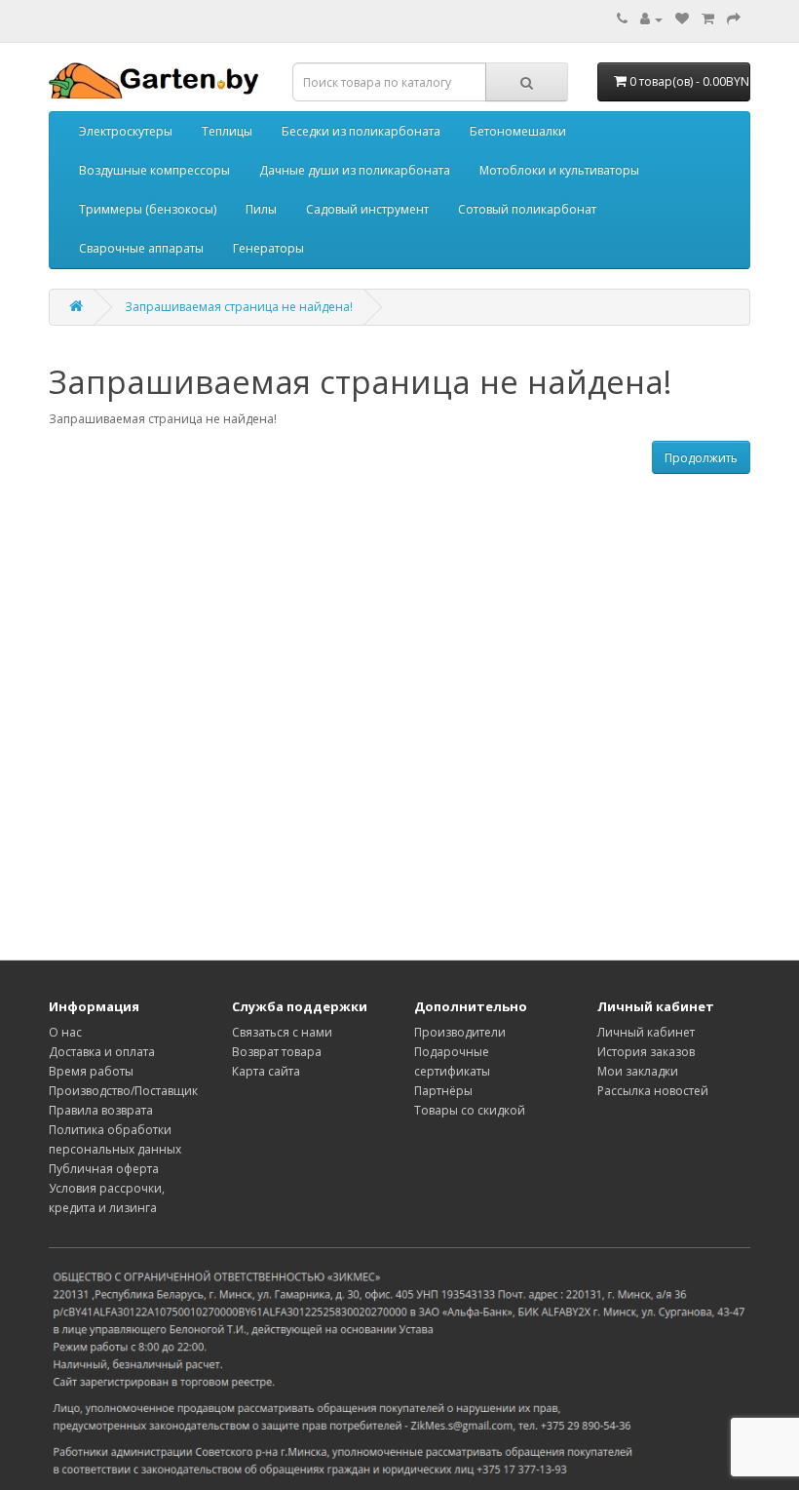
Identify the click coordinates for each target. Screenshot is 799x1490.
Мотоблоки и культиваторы (559, 170)
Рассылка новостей (652, 1090)
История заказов (646, 1051)
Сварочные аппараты (141, 248)
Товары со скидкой (469, 1110)
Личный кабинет (646, 1032)
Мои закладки (637, 1071)
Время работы (91, 1071)
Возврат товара (277, 1051)
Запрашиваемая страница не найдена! (239, 306)
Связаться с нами (282, 1032)
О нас (65, 1032)
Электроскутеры (125, 131)
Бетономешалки (518, 131)
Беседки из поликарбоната (361, 131)
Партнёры (443, 1090)
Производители (460, 1032)
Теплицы (227, 131)
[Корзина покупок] (708, 19)
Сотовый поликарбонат (527, 209)
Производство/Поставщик (123, 1090)
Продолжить (701, 458)
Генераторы (268, 248)
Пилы (261, 209)
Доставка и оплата (102, 1051)
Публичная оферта (104, 1168)
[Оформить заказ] (734, 19)
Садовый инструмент (367, 209)
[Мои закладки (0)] (682, 19)
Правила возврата (101, 1110)
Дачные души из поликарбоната (354, 170)
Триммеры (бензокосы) (147, 209)
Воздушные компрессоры (154, 170)
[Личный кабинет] (651, 19)
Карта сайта (266, 1071)
